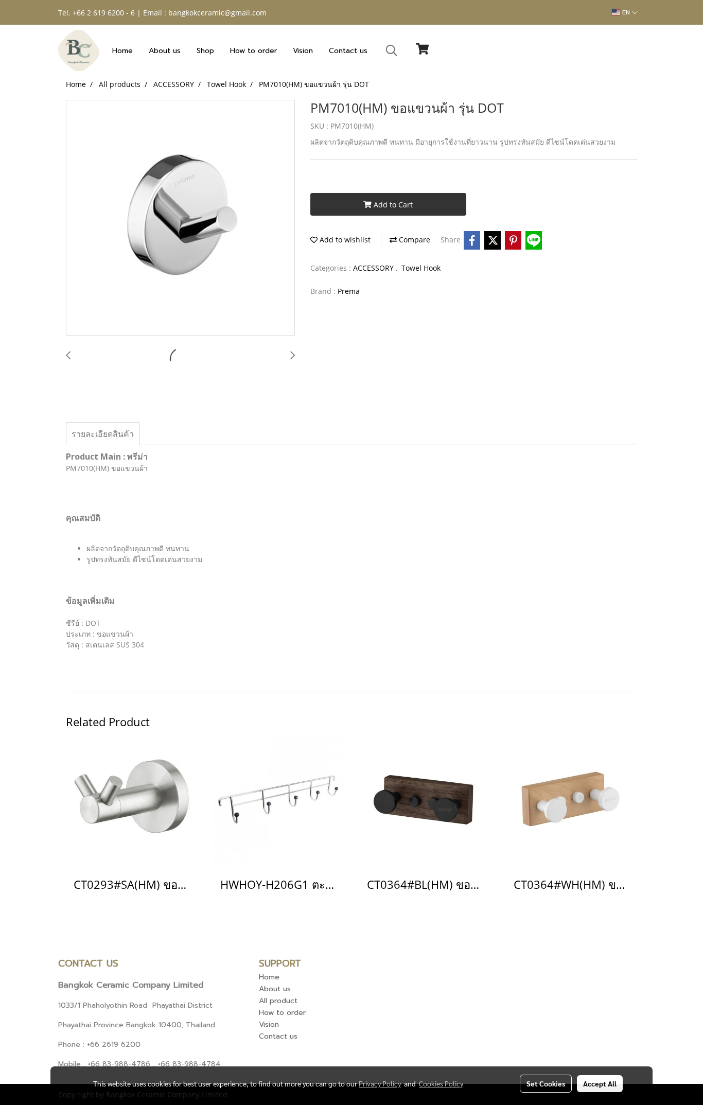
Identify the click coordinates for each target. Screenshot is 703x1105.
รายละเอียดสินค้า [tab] (103, 434)
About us (165, 50)
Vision (303, 50)
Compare (413, 239)
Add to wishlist (344, 239)
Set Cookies (545, 1083)
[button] (391, 50)
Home (122, 50)
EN (626, 12)
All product (278, 1000)
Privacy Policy (380, 1083)
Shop (205, 50)
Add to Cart (392, 204)
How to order (253, 50)
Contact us (348, 50)
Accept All (600, 1083)
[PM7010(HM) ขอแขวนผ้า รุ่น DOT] (180, 218)
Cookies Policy (441, 1083)
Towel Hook (421, 268)
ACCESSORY (374, 268)
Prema (349, 291)
